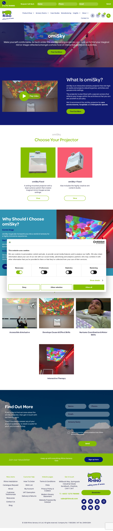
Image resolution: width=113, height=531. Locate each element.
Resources (11, 498)
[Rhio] (96, 480)
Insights (75, 13)
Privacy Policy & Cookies (47, 490)
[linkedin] (97, 501)
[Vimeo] (97, 507)
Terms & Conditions (47, 481)
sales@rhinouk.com (69, 499)
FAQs (47, 485)
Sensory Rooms (41, 13)
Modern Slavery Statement (47, 495)
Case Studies (54, 13)
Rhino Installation (11, 481)
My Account (29, 489)
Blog (10, 505)
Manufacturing (66, 13)
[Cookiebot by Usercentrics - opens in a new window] (95, 242)
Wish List (29, 485)
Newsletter (96, 492)
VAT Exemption (29, 492)
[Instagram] (103, 501)
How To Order (29, 481)
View (38, 198)
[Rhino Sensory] (8, 15)
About (84, 13)
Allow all (89, 287)
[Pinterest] (83, 507)
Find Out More (56, 52)
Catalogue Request (10, 485)
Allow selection (56, 287)
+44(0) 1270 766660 (70, 494)
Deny (24, 287)
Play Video (34, 96)
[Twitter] (83, 501)
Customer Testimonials (11, 493)
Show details (95, 280)
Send (87, 444)
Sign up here (94, 459)
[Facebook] (90, 501)
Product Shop (27, 13)
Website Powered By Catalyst (47, 501)
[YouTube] (90, 507)
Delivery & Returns (29, 496)
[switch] (44, 272)
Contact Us (85, 18)
